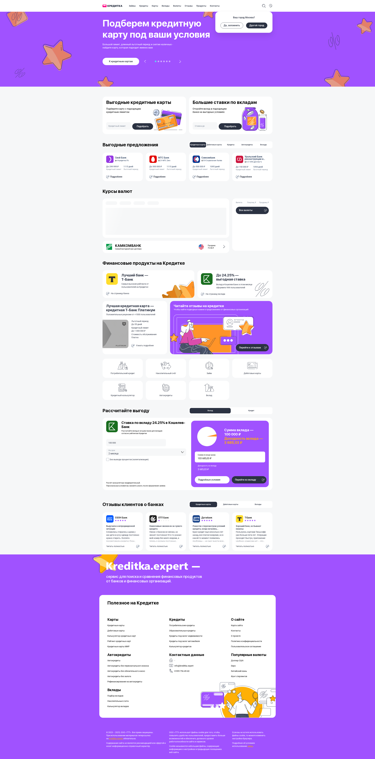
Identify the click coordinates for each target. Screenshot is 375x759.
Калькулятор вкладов (118, 706)
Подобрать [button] (143, 126)
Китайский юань (239, 671)
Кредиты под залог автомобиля (184, 641)
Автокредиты (113, 660)
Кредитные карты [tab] (198, 145)
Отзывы (189, 6)
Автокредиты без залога (119, 676)
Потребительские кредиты (182, 625)
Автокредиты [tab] (247, 145)
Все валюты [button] (246, 210)
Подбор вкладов (115, 696)
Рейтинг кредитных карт (119, 641)
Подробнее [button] (116, 176)
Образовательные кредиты (182, 631)
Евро (233, 666)
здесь (250, 746)
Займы (132, 6)
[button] (222, 247)
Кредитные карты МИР (118, 646)
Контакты (215, 6)
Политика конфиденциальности (246, 641)
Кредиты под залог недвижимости (185, 636)
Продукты (201, 6)
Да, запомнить (232, 25)
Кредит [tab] (251, 411)
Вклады (165, 6)
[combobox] (146, 452)
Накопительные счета (118, 701)
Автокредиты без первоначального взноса (128, 666)
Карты (155, 6)
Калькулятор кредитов (180, 646)
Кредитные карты (116, 625)
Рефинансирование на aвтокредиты (124, 681)
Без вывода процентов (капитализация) (129, 459)
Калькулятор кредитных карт (121, 636)
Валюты (177, 6)
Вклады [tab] (263, 145)
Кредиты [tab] (231, 145)
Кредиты (143, 6)
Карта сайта (237, 625)
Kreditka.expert (116, 738)
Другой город (256, 25)
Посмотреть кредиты (121, 61)
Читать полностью (115, 546)
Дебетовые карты (116, 631)
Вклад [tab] (210, 411)
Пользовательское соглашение (246, 646)
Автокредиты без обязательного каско (126, 671)
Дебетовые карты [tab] (214, 145)
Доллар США (237, 660)
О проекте (236, 636)
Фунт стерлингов (239, 676)
